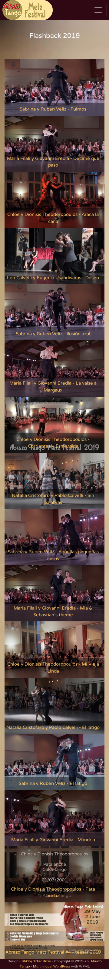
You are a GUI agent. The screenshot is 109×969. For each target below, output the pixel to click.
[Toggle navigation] (98, 10)
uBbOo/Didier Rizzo (35, 961)
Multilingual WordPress (51, 966)
